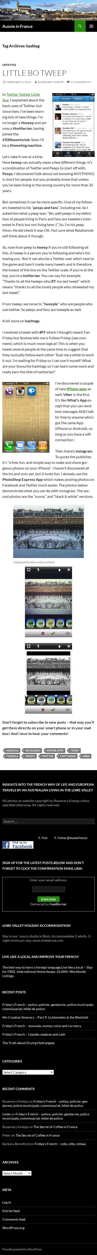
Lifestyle (9, 65)
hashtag (12, 750)
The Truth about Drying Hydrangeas (28, 1043)
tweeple (12, 756)
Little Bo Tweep (34, 73)
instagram (32, 750)
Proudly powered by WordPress (22, 1249)
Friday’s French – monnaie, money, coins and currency (41, 1026)
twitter (47, 756)
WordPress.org (13, 1228)
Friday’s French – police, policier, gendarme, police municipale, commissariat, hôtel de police (45, 1103)
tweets (30, 756)
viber (86, 756)
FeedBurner (58, 904)
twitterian (68, 756)
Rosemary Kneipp (51, 82)
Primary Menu (91, 26)
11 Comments (81, 82)
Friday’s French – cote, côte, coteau (60, 1144)
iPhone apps (76, 388)
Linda (6, 1114)
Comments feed (13, 1219)
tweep (74, 750)
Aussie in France (17, 26)
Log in (6, 1202)
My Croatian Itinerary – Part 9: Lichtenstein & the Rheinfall (45, 1017)
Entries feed (11, 1211)
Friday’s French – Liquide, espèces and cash (33, 1034)
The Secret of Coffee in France (55, 1127)
